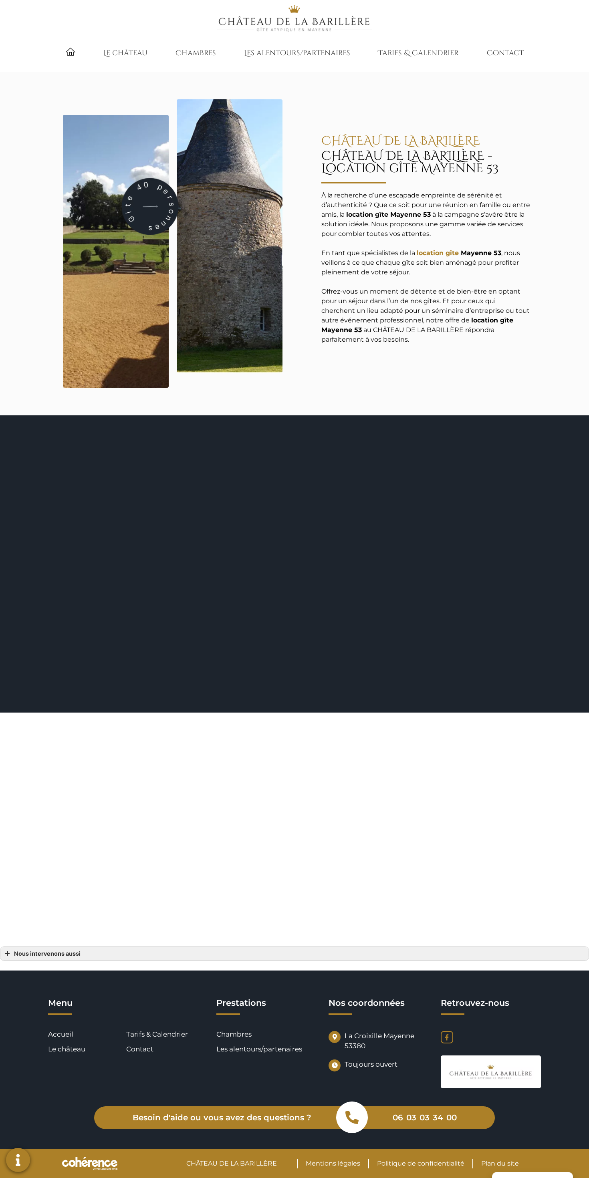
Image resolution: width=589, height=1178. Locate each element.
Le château (125, 53)
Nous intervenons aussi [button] (47, 953)
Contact (505, 53)
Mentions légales (333, 1163)
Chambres (195, 53)
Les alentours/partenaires (297, 53)
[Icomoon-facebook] (447, 1037)
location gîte (438, 253)
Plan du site (500, 1163)
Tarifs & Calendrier (418, 53)
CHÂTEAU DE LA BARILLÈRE (231, 1163)
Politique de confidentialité (420, 1163)
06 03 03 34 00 (425, 1117)
